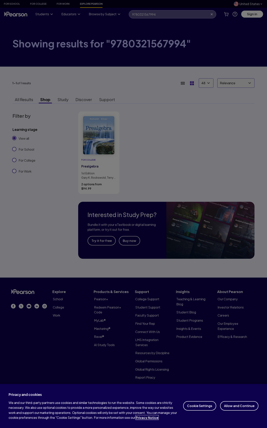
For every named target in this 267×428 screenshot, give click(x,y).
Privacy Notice (147, 417)
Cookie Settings (199, 406)
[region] (133, 406)
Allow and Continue (239, 406)
